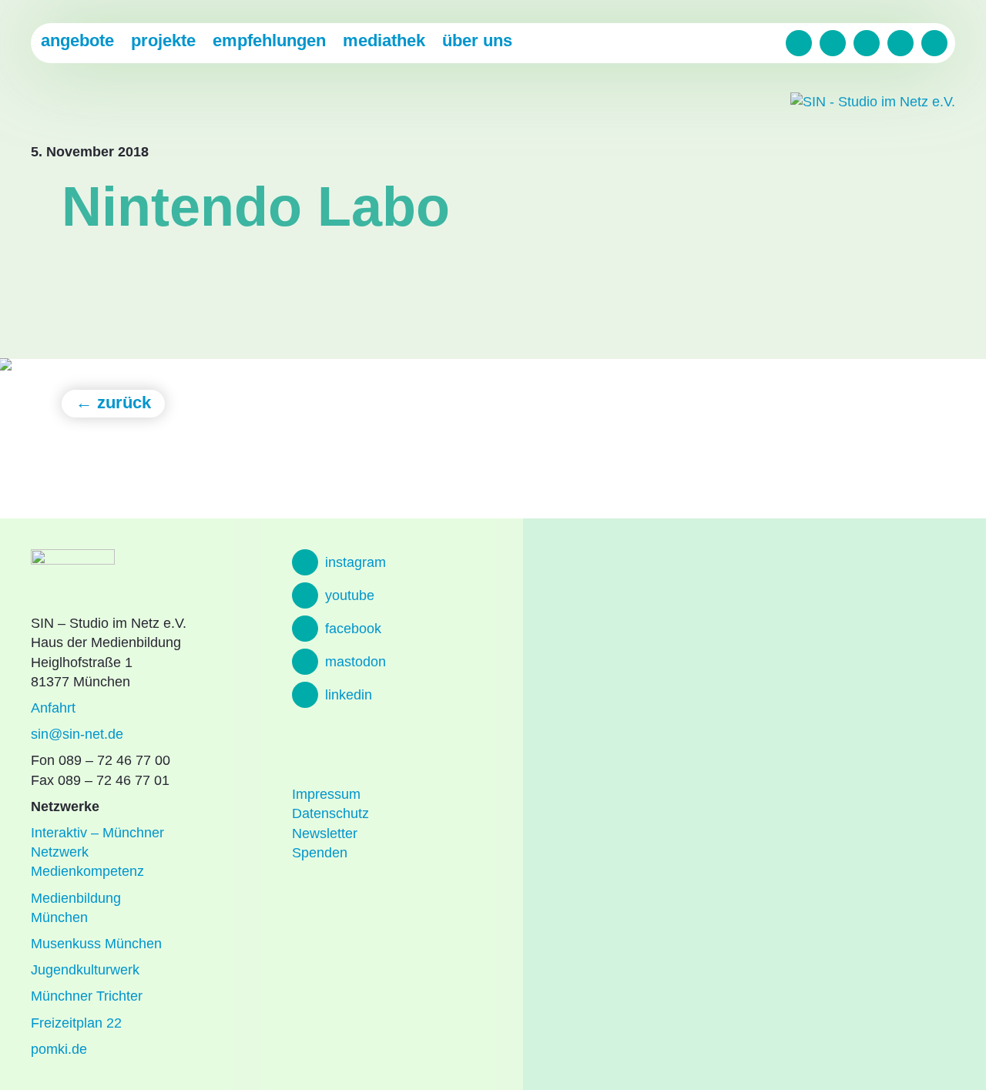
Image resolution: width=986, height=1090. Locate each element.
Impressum (326, 794)
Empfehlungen (269, 40)
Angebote (77, 40)
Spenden (319, 852)
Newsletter (324, 833)
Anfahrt (53, 708)
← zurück (113, 402)
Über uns (477, 40)
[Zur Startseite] (872, 102)
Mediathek (384, 40)
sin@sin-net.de (77, 734)
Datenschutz (330, 813)
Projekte (163, 40)
